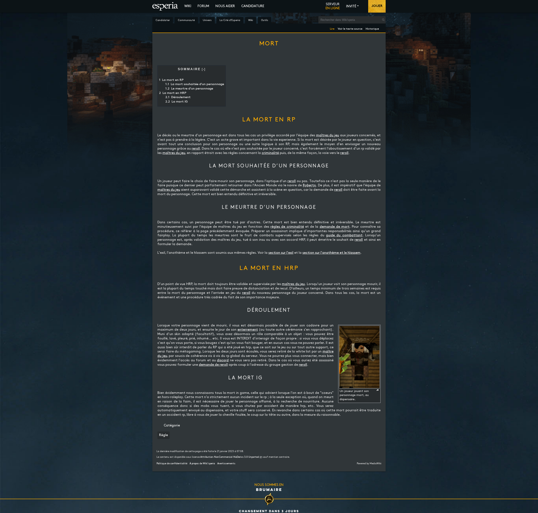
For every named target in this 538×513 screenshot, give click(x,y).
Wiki (187, 6)
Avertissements (226, 464)
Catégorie (172, 425)
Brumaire (269, 489)
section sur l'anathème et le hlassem (331, 252)
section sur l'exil (280, 252)
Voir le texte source (350, 28)
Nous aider (225, 6)
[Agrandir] (377, 390)
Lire (332, 28)
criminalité (270, 153)
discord (223, 360)
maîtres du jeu (327, 135)
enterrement (247, 329)
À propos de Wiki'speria (202, 464)
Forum (203, 6)
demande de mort (335, 226)
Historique (372, 28)
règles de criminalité (287, 226)
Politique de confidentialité (172, 464)
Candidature (252, 6)
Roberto (309, 185)
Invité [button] (351, 6)
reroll (196, 148)
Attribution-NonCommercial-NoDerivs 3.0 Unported (229, 457)
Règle (163, 435)
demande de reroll (213, 364)
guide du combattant (344, 235)
